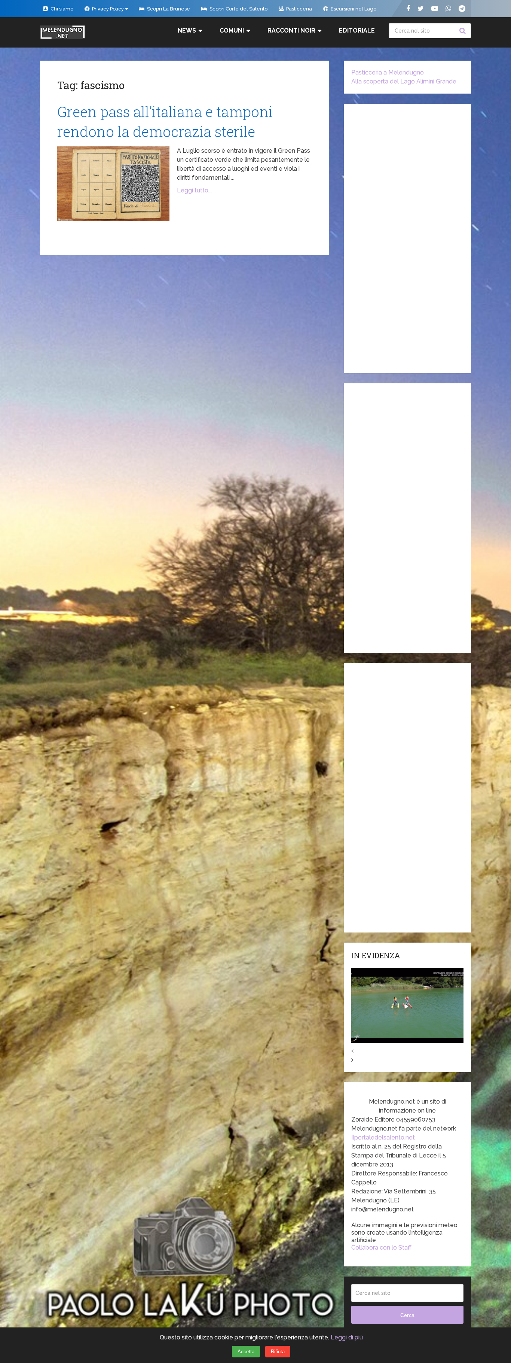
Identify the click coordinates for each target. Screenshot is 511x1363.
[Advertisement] (407, 238)
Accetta (246, 1351)
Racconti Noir (291, 30)
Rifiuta (278, 1351)
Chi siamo (61, 9)
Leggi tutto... (194, 190)
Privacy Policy (107, 9)
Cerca (463, 30)
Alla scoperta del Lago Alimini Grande (403, 81)
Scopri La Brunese (168, 9)
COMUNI (232, 30)
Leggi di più (347, 1337)
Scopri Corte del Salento (237, 9)
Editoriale (357, 30)
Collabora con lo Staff (381, 1247)
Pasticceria (298, 9)
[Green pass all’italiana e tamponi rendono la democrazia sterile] (113, 183)
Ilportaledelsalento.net (383, 1137)
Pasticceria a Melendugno (387, 72)
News (187, 30)
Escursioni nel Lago (353, 9)
